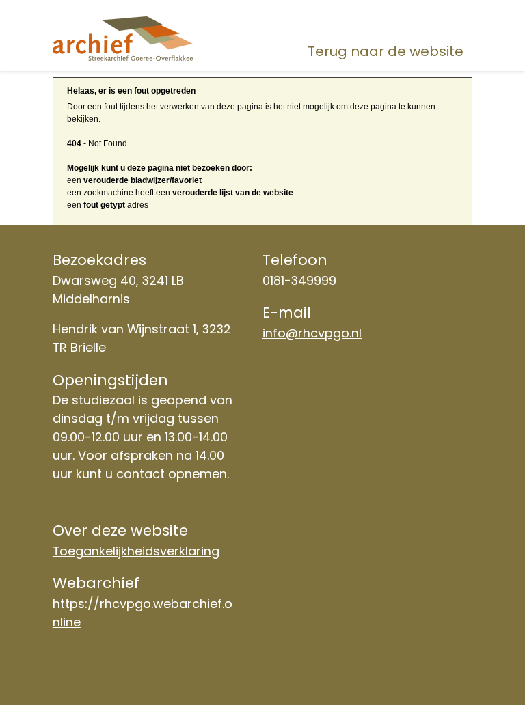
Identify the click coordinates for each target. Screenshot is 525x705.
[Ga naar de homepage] (123, 38)
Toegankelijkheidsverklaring (136, 550)
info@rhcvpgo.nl (312, 333)
